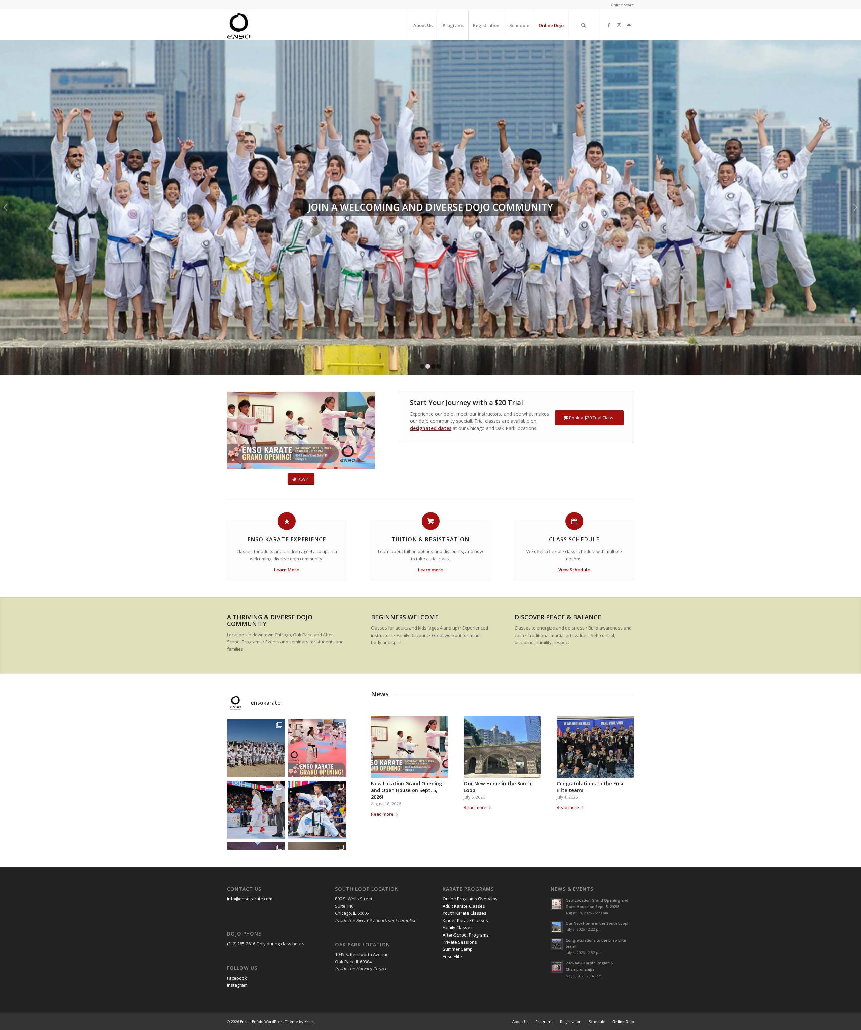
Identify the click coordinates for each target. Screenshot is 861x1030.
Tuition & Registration (430, 451)
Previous (6, 164)
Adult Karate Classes (464, 818)
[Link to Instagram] (619, 25)
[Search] (583, 25)
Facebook (237, 890)
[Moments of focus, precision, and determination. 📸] (256, 722)
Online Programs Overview (470, 811)
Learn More (286, 482)
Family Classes (458, 840)
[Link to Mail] (629, 25)
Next (855, 164)
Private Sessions (460, 854)
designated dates (430, 340)
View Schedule (574, 482)
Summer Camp (458, 861)
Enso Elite (452, 869)
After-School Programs (466, 847)
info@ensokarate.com (249, 811)
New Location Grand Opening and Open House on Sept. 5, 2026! (406, 702)
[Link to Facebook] (609, 25)
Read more (382, 726)
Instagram (237, 897)
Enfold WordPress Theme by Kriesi (283, 933)
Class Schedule (574, 451)
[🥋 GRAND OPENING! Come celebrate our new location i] (317, 660)
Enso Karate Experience (286, 451)
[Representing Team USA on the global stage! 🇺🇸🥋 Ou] (317, 722)
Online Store (622, 4)
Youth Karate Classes (464, 825)
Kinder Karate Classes (465, 833)
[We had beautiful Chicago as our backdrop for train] (256, 660)
